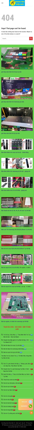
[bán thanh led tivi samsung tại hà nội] (17, 221)
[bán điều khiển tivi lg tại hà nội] (17, 182)
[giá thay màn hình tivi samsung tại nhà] (17, 88)
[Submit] (31, 38)
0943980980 (24, 406)
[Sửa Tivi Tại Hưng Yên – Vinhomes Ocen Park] (17, 3)
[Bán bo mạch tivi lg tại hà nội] (17, 259)
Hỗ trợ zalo (24, 401)
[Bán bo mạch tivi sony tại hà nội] (17, 278)
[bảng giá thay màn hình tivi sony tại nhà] (17, 58)
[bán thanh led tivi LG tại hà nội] (17, 202)
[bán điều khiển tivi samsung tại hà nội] (17, 163)
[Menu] (2, 3)
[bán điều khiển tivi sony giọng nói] (17, 144)
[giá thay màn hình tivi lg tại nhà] (17, 119)
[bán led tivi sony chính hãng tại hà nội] (17, 240)
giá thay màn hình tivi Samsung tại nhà (12, 102)
